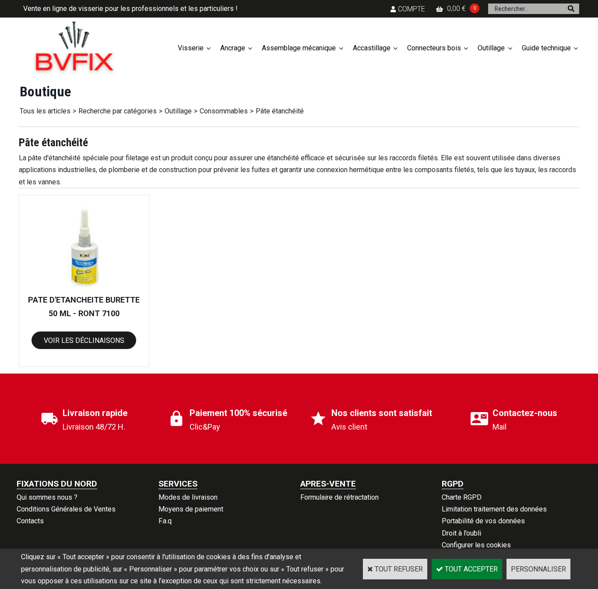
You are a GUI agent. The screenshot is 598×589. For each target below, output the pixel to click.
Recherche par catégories (117, 111)
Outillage (491, 48)
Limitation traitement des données (494, 509)
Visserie (191, 48)
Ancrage (232, 48)
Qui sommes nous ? (47, 497)
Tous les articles (45, 111)
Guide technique (546, 48)
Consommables (224, 111)
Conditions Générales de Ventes (66, 509)
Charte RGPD (462, 497)
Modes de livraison (188, 497)
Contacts (30, 521)
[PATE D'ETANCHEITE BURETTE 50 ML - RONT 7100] (84, 287)
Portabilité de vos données (483, 521)
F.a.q (165, 521)
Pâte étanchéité (280, 111)
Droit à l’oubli (461, 533)
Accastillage (371, 48)
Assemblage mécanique (299, 48)
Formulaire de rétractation (339, 497)
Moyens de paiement (190, 509)
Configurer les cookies (476, 545)
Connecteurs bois (434, 48)
